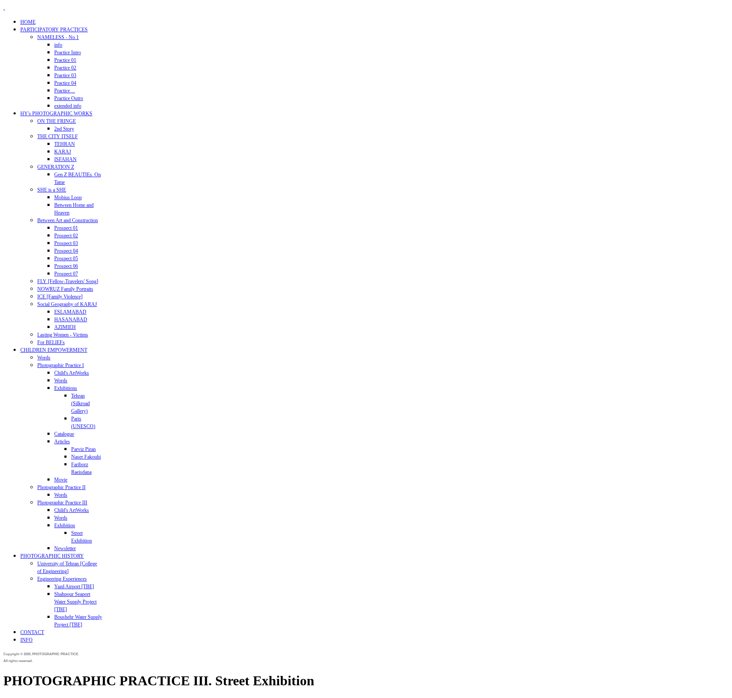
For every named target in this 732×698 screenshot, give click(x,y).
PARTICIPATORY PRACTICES (54, 30)
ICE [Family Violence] (60, 297)
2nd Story (64, 129)
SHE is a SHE (51, 190)
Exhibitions (65, 388)
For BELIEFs (51, 342)
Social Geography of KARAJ (67, 304)
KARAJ (62, 152)
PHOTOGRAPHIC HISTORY (52, 556)
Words (43, 358)
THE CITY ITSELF (57, 136)
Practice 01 (65, 60)
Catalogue (64, 434)
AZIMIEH (65, 327)
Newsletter (65, 548)
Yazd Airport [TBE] (74, 587)
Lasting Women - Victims (62, 335)
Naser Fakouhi (86, 457)
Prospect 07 (66, 274)
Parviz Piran (83, 449)
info (58, 45)
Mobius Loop (68, 197)
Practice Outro (68, 98)
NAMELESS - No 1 (58, 37)
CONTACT (32, 632)
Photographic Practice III (62, 503)
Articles (62, 442)
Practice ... (64, 91)
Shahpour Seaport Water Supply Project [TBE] (75, 601)
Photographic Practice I (60, 365)
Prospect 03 (66, 243)
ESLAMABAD (70, 312)
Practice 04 (65, 83)
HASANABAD (70, 320)
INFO (26, 640)
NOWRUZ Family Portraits (65, 289)
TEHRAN (64, 144)
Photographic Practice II (61, 487)
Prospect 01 (66, 228)
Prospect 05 (66, 258)
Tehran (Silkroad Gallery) (80, 403)
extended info (67, 106)
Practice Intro (67, 53)
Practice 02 (65, 68)
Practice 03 (65, 75)
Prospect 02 (66, 236)
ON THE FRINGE (56, 121)
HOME (28, 22)
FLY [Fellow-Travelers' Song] (67, 281)
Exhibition (64, 525)
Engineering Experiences (62, 579)
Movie (60, 480)
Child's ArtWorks (71, 373)
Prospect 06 (66, 266)
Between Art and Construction (67, 220)
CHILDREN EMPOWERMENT (53, 350)
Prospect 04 (66, 251)
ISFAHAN (65, 159)
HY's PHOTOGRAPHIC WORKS (56, 114)
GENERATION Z (55, 167)
